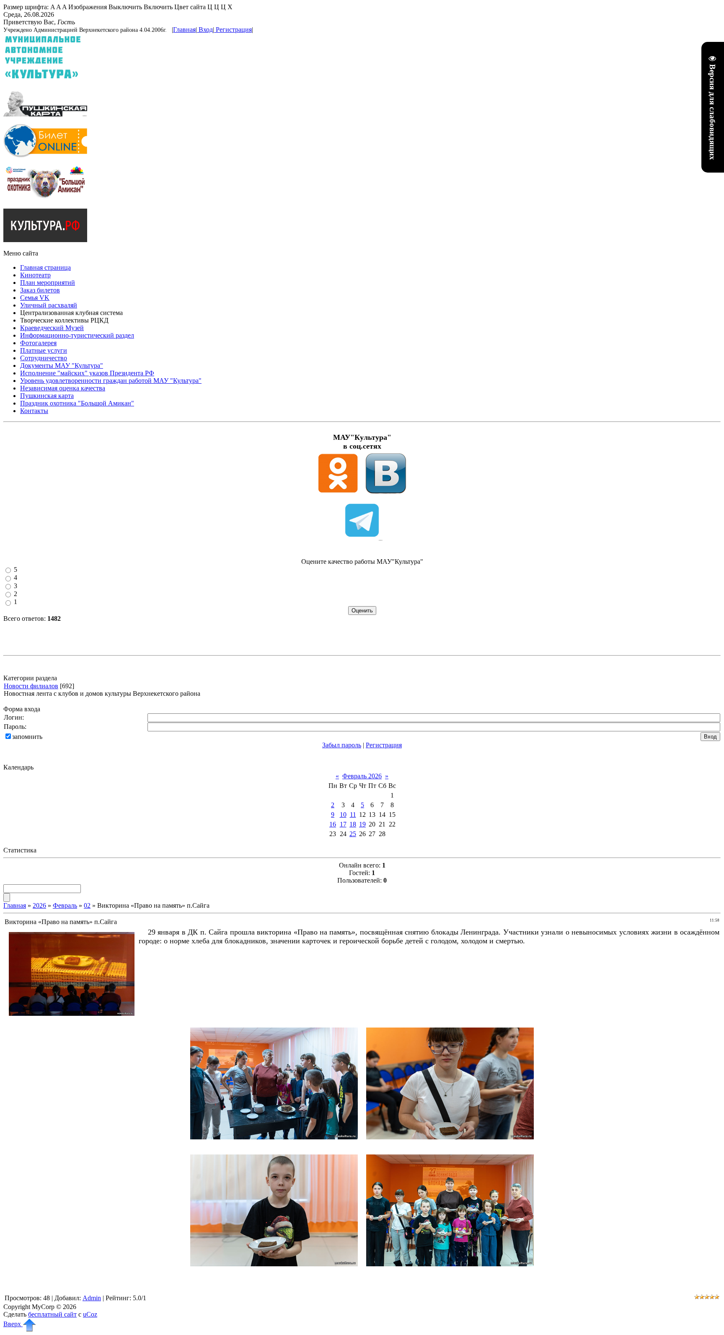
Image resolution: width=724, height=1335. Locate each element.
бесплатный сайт (52, 1314)
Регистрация (234, 29)
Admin (92, 1297)
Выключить (125, 6)
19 (362, 824)
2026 (39, 905)
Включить (158, 6)
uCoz (90, 1314)
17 (343, 824)
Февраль (65, 905)
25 (352, 833)
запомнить (27, 736)
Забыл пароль (341, 745)
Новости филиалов (31, 685)
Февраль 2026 (362, 776)
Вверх (13, 1323)
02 (87, 905)
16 (332, 824)
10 (343, 814)
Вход (206, 29)
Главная (184, 29)
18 (352, 824)
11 (353, 814)
